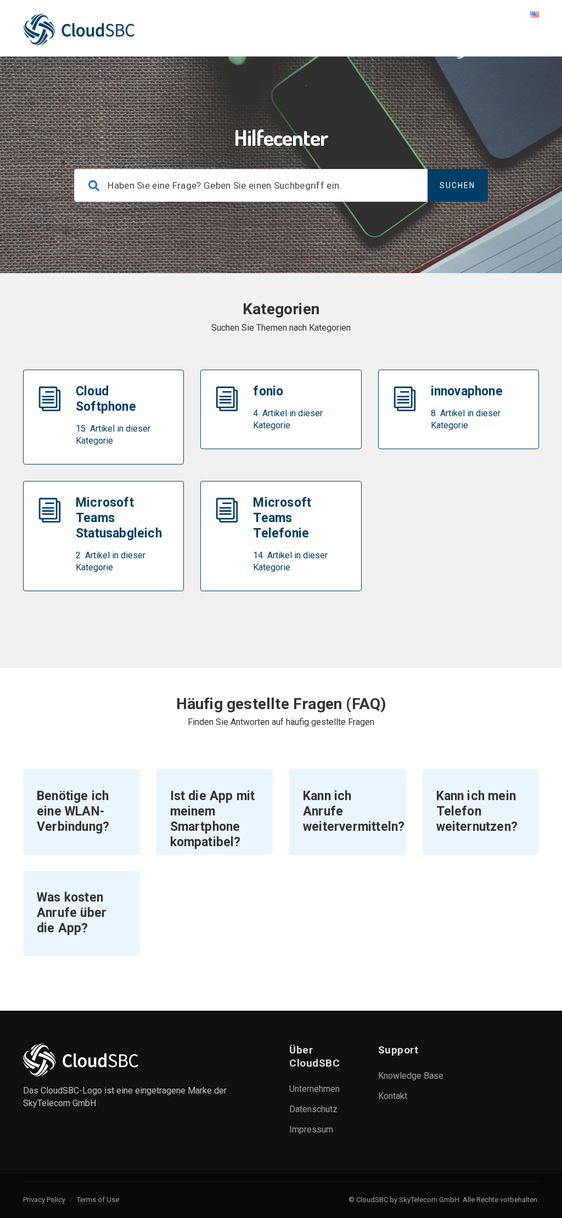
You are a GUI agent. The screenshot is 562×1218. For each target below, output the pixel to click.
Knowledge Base (410, 1075)
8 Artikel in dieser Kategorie (466, 419)
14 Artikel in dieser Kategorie (290, 561)
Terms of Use (98, 1200)
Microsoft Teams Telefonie (282, 518)
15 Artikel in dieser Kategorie (113, 434)
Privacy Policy (44, 1200)
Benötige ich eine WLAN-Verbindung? (73, 811)
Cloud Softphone (106, 399)
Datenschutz (313, 1109)
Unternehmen (314, 1089)
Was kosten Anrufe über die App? (71, 913)
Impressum (311, 1129)
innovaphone (467, 391)
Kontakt (392, 1096)
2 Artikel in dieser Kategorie (110, 561)
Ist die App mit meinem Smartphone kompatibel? (212, 819)
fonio (268, 391)
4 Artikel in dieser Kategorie (288, 419)
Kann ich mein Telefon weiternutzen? (477, 811)
